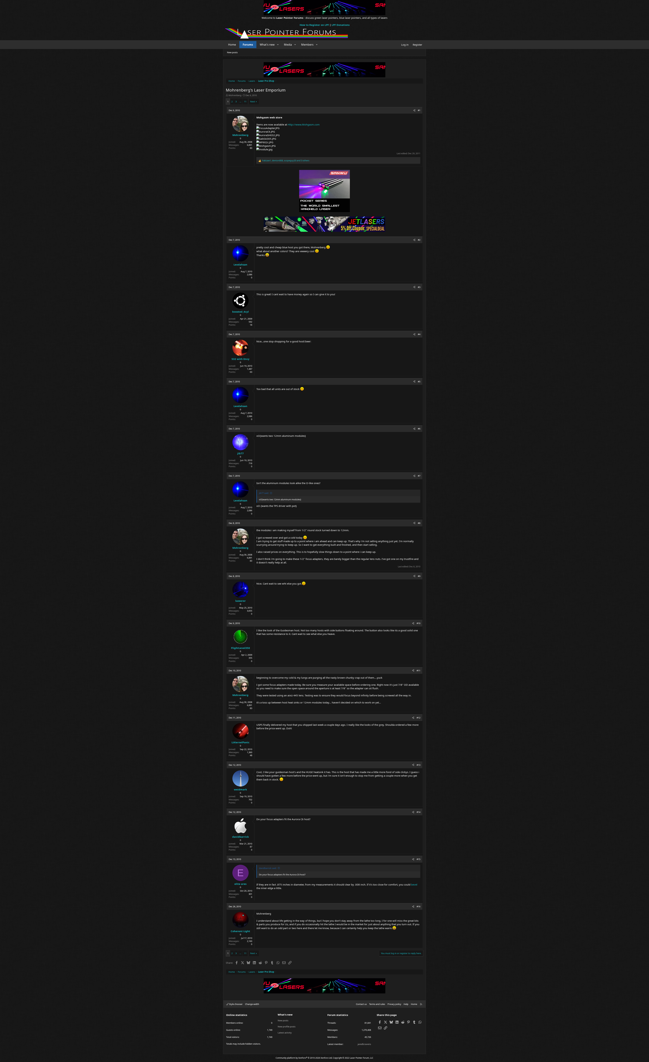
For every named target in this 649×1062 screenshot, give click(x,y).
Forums (248, 44)
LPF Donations (341, 25)
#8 (419, 523)
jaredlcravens (364, 1044)
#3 (419, 287)
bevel (414, 884)
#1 (419, 110)
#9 (419, 576)
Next (252, 101)
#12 (418, 717)
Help (406, 1004)
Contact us (361, 1004)
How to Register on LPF (314, 25)
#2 (419, 239)
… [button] (240, 101)
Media (288, 44)
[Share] (414, 110)
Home (232, 44)
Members (307, 44)
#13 (418, 764)
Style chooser (236, 1004)
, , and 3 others (285, 160)
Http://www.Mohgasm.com (304, 124)
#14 (418, 812)
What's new (267, 44)
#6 (419, 428)
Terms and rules (377, 1004)
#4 (419, 334)
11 (245, 101)
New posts (232, 52)
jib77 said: (264, 493)
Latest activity (285, 1032)
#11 (418, 670)
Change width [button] (252, 1004)
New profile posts (286, 1026)
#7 (419, 475)
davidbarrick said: (268, 868)
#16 (418, 906)
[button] (278, 44)
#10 (418, 623)
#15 (418, 859)
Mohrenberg (235, 95)
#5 (419, 381)
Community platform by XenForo (304, 1057)
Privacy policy (394, 1004)
